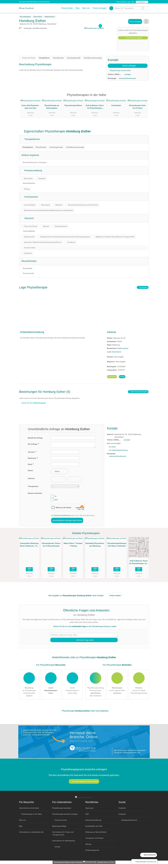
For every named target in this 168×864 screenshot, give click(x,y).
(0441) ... (118, 74)
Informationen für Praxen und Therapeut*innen (62, 833)
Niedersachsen (122, 348)
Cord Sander (116, 105)
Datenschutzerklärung (62, 515)
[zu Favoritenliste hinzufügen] (22, 30)
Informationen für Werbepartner (63, 841)
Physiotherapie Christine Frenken (137, 106)
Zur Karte (112, 447)
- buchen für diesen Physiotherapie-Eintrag (139, 690)
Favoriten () (145, 862)
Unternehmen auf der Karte (29, 808)
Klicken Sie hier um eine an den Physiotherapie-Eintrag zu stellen (85, 626)
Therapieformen (32, 139)
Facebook (122, 808)
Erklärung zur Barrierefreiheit (95, 832)
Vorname (31, 452)
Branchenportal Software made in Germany (68, 862)
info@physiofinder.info (129, 820)
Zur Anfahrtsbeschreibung (118, 450)
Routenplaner (143, 287)
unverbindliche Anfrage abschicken (67, 520)
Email (30, 464)
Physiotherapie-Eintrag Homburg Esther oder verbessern (95, 692)
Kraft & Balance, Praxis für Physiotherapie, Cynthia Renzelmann (95, 107)
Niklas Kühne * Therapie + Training (73, 544)
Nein (56, 500)
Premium (144, 97)
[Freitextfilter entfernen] (142, 8)
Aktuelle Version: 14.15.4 (105, 862)
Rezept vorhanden (35, 493)
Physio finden (67, 8)
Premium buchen (60, 820)
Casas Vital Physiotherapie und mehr (30, 106)
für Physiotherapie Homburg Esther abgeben (29, 692)
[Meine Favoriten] (111, 8)
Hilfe (132, 2)
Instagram (122, 814)
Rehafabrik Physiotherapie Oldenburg (94, 544)
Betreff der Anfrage (35, 438)
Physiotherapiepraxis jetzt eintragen (85, 781)
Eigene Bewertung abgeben (139, 392)
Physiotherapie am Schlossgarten (52, 106)
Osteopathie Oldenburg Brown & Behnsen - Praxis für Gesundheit (29, 545)
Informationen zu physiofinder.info (31, 832)
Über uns (86, 8)
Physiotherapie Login (123, 2)
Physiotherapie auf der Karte (120, 70)
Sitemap (88, 844)
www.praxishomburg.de (127, 78)
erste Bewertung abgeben (133, 38)
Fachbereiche (31, 197)
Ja (55, 496)
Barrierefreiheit (149, 855)
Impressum (89, 808)
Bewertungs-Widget (59, 826)
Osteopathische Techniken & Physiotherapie (51, 544)
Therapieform (33, 486)
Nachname (32, 458)
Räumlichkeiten (29, 261)
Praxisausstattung (33, 170)
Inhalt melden (115, 595)
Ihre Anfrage (33, 444)
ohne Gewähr (98, 595)
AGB (87, 814)
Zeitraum (31, 478)
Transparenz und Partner (94, 838)
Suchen (147, 8)
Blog (77, 8)
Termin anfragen (135, 21)
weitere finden (50, 690)
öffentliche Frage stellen (85, 640)
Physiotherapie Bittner (73, 105)
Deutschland (116, 352)
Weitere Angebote (30, 155)
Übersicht (29, 218)
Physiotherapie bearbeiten (61, 808)
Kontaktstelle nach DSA (93, 826)
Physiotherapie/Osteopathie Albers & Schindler (116, 544)
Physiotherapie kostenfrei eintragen (65, 814)
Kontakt (122, 376)
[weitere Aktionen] (146, 21)
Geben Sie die (33, 403)
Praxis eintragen (100, 8)
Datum (30, 470)
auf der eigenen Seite (117, 690)
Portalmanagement (92, 850)
